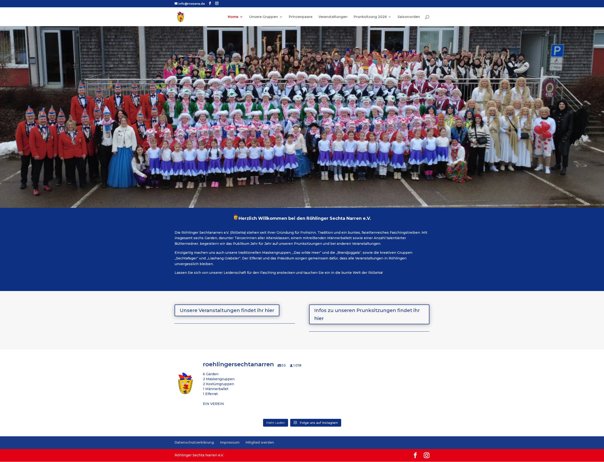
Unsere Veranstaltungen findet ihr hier (227, 310)
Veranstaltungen (333, 17)
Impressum (229, 442)
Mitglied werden (260, 442)
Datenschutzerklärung (194, 442)
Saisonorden (409, 17)
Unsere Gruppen (263, 17)
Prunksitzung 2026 (370, 17)
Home (233, 17)
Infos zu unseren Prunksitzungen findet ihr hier (367, 314)
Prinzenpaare (300, 17)
